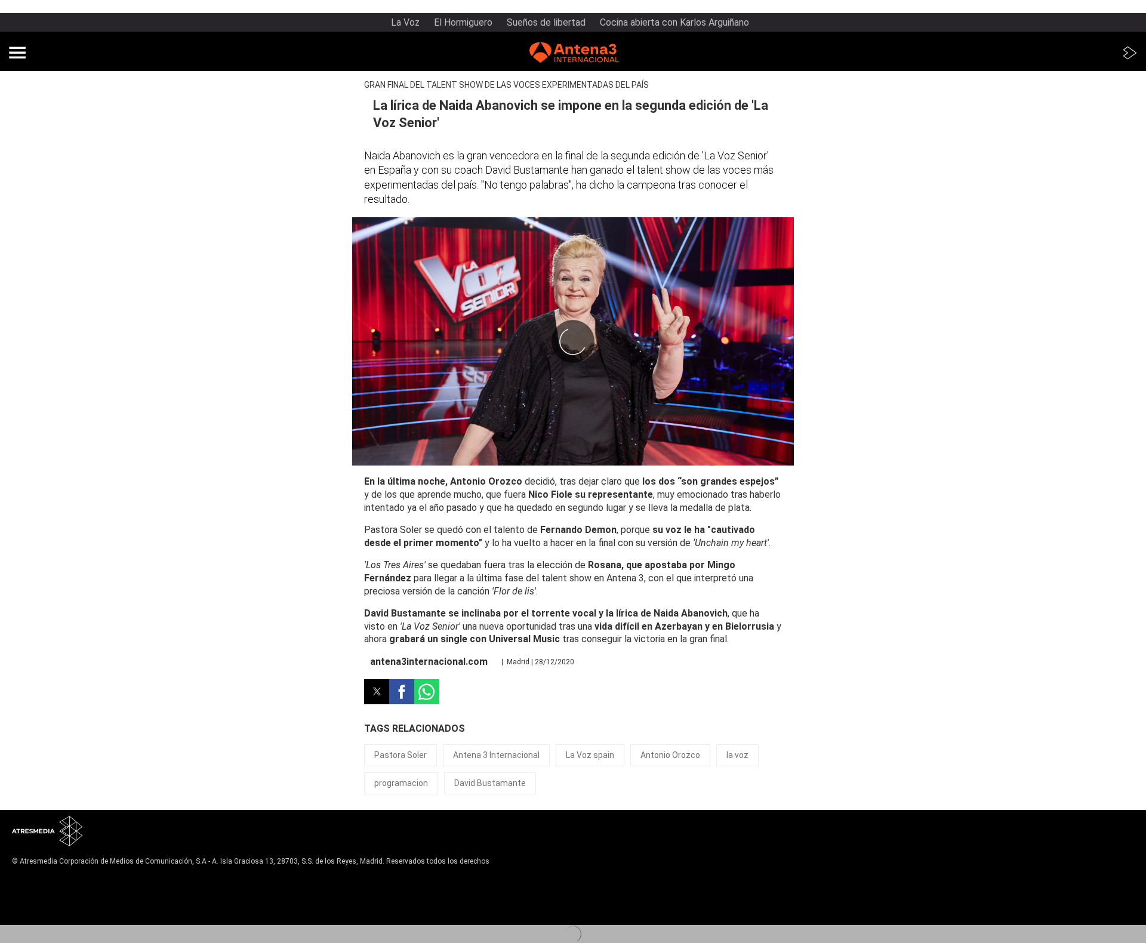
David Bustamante (490, 783)
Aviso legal (30, 880)
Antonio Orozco (670, 755)
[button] (17, 52)
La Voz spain (590, 755)
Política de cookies (45, 899)
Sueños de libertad (546, 22)
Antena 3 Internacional (496, 755)
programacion (401, 783)
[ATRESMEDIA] (48, 832)
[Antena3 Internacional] (574, 54)
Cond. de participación (51, 909)
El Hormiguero (463, 22)
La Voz (405, 22)
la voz (737, 755)
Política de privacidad (49, 889)
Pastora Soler (400, 755)
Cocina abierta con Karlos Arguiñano (674, 22)
